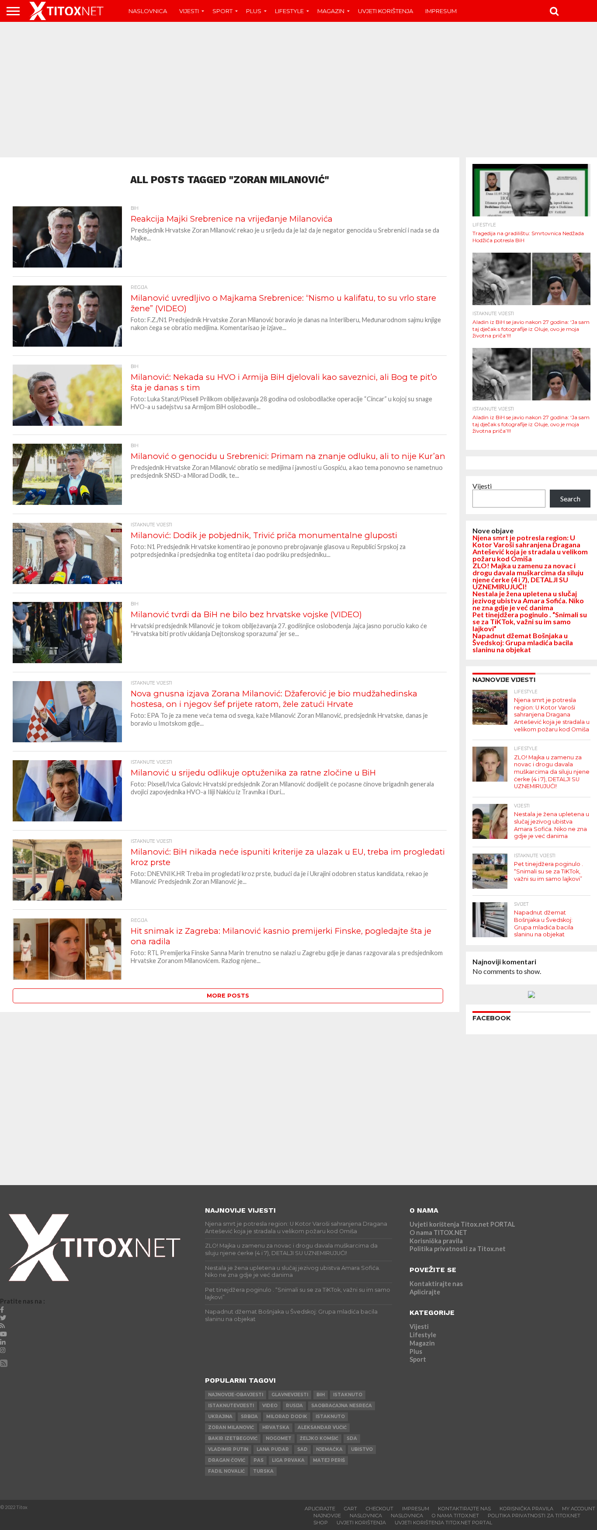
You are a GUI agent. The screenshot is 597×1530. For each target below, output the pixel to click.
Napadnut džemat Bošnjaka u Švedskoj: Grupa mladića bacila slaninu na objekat (522, 642)
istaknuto (347, 1395)
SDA (352, 1438)
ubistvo (362, 1449)
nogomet (279, 1438)
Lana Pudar (273, 1449)
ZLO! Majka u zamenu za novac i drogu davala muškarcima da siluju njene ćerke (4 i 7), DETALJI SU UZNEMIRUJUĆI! (527, 576)
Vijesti (189, 10)
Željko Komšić (319, 1438)
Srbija (249, 1416)
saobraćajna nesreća (341, 1405)
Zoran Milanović (231, 1427)
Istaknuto (330, 1416)
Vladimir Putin (228, 1449)
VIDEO (270, 1405)
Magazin (330, 10)
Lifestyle (289, 10)
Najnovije (327, 1516)
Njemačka (329, 1449)
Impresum (441, 10)
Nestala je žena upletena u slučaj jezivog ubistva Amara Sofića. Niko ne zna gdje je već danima (528, 600)
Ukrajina (220, 1416)
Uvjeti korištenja (385, 10)
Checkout (379, 1509)
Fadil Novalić (226, 1471)
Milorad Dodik (286, 1416)
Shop (320, 1523)
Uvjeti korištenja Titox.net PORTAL (462, 1224)
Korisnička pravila (436, 1241)
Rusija (294, 1405)
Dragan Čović (226, 1460)
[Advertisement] (298, 89)
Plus (253, 10)
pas (258, 1460)
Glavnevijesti (289, 1395)
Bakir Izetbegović (232, 1438)
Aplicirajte (425, 1292)
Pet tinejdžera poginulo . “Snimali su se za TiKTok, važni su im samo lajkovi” (529, 621)
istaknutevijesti (231, 1405)
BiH (320, 1395)
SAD (302, 1449)
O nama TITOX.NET (438, 1232)
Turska (263, 1471)
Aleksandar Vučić (322, 1427)
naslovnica (407, 1516)
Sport (222, 10)
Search (570, 498)
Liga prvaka (288, 1460)
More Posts (228, 995)
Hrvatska (275, 1427)
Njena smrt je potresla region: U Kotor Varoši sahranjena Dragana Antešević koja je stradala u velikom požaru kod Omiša (530, 548)
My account (578, 1509)
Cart (350, 1509)
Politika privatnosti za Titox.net (458, 1248)
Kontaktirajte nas (436, 1283)
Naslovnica (147, 10)
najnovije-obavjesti (235, 1395)
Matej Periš (329, 1460)
